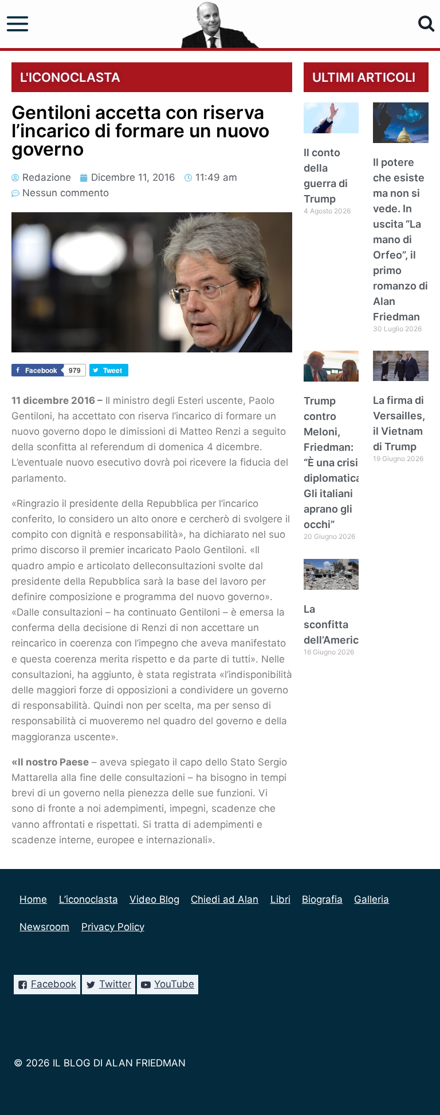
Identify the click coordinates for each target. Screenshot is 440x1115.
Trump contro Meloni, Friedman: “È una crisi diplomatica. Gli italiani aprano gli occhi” (334, 462)
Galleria (371, 899)
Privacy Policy (112, 927)
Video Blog (154, 899)
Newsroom (44, 927)
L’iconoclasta (88, 899)
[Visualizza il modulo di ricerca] (426, 23)
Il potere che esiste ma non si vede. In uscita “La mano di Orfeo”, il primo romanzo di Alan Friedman (400, 239)
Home (33, 899)
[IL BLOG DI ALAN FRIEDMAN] (220, 24)
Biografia (322, 899)
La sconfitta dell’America (334, 624)
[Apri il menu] (18, 24)
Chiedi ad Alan (224, 899)
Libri (280, 899)
